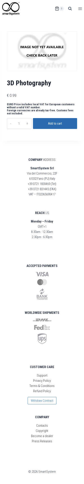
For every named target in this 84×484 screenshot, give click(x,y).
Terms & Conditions (42, 386)
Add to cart (55, 123)
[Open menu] (80, 8)
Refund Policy (42, 391)
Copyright (42, 431)
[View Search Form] (70, 9)
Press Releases (42, 441)
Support (42, 375)
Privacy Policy (42, 381)
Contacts (42, 426)
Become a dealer (42, 436)
